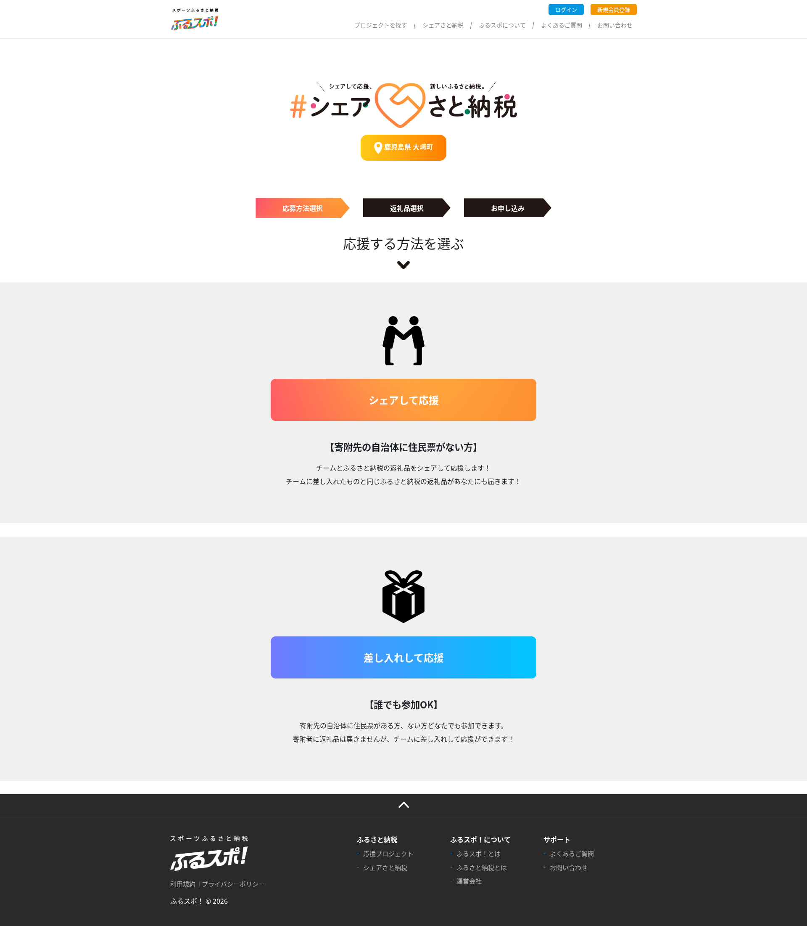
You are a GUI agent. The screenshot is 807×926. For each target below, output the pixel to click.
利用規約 (182, 883)
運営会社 (469, 880)
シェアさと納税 (443, 25)
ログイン (566, 9)
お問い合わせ (615, 25)
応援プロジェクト (388, 853)
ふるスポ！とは (478, 853)
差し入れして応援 (404, 657)
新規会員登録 (613, 9)
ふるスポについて (502, 25)
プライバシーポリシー (233, 883)
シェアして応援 (404, 399)
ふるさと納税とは (481, 867)
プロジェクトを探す (380, 25)
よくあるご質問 (561, 25)
